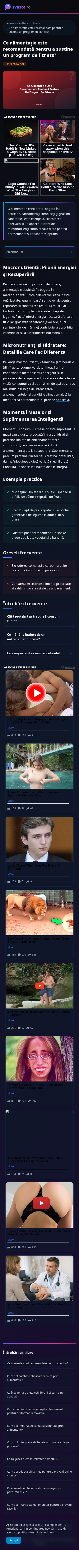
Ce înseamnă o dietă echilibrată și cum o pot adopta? (35, 1394)
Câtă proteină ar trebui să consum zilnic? (33, 618)
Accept (13, 1540)
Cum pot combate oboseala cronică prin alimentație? (32, 1378)
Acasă (10, 23)
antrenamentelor (15, 394)
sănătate (22, 23)
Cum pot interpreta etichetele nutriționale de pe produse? (38, 1444)
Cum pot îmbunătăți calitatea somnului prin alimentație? (35, 1427)
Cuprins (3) (14, 252)
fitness (35, 23)
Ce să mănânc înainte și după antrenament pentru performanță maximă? (35, 1411)
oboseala (62, 400)
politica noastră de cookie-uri (37, 1532)
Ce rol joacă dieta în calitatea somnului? (32, 1459)
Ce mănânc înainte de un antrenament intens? (26, 636)
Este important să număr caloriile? (33, 653)
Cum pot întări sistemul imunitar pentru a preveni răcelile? (39, 1506)
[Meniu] (72, 7)
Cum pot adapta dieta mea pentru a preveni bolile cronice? (39, 1473)
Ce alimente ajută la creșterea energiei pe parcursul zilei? (34, 1490)
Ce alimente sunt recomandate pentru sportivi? (37, 1363)
